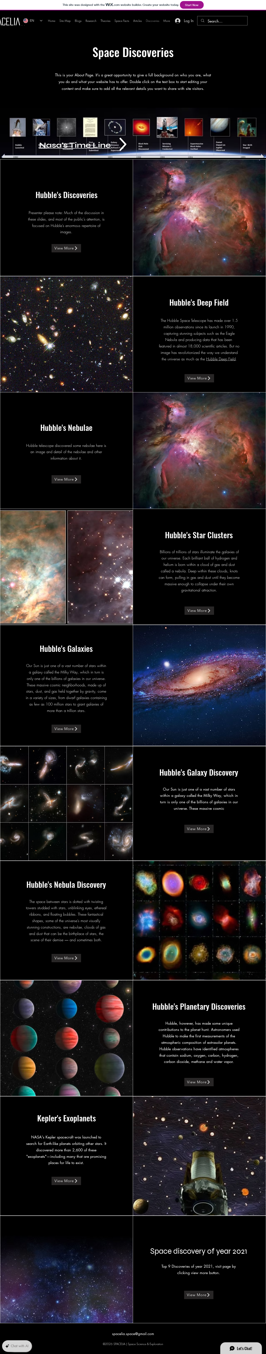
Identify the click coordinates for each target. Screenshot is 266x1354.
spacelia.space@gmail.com (133, 1334)
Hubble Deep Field (221, 358)
